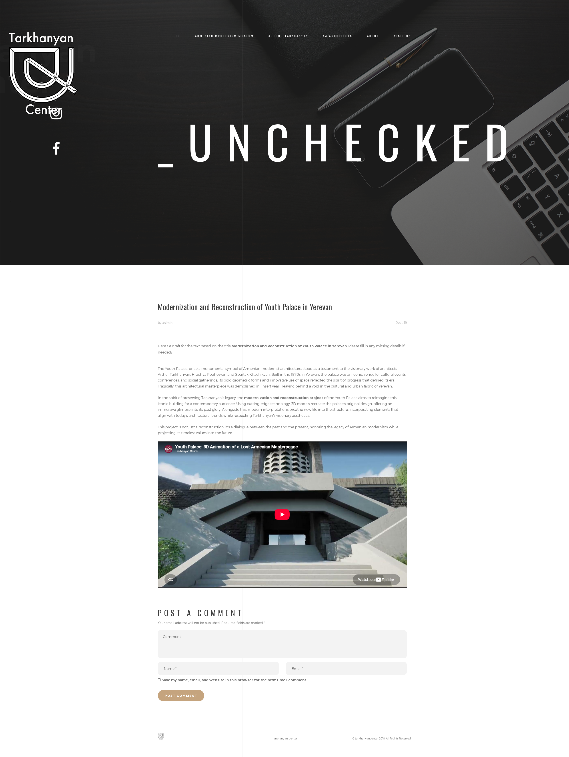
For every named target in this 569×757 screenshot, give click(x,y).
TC (177, 36)
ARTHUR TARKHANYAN (288, 36)
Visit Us (402, 36)
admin (167, 323)
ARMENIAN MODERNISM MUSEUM (224, 36)
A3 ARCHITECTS (338, 36)
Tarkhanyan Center (284, 738)
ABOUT (373, 36)
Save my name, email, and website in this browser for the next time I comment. (234, 680)
